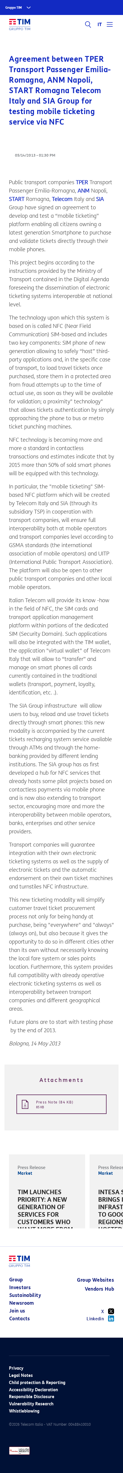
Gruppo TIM (13, 8)
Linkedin (95, 1318)
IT (100, 24)
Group (16, 1280)
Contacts (19, 1318)
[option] (47, 1215)
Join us (17, 1311)
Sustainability (25, 1295)
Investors (20, 1287)
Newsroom (21, 1303)
